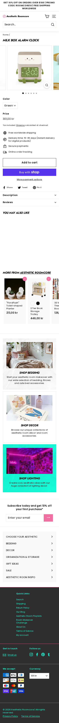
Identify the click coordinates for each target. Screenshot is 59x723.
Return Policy (23, 607)
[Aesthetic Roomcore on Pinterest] (43, 654)
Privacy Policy (10, 716)
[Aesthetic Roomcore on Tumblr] (49, 654)
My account (22, 635)
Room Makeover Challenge (24, 621)
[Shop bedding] (29, 355)
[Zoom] (47, 85)
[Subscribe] (48, 518)
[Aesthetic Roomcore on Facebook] (37, 654)
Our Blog (20, 611)
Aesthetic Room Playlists (29, 616)
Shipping (20, 125)
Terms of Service (24, 631)
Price (6, 113)
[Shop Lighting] (29, 461)
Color (6, 99)
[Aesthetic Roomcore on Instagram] (31, 654)
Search (20, 599)
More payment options (29, 179)
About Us (21, 626)
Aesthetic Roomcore (35, 273)
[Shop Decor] (29, 408)
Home (5, 34)
